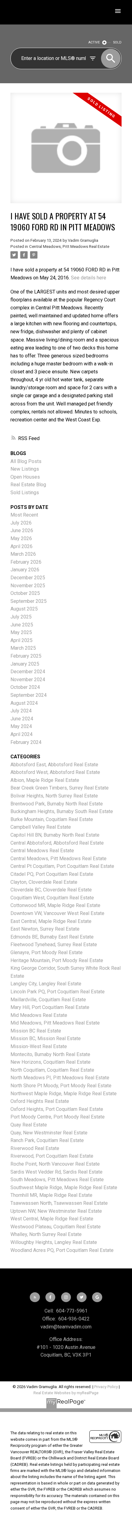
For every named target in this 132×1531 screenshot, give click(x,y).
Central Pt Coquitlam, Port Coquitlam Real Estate (62, 866)
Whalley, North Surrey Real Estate (46, 1234)
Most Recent (24, 515)
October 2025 (25, 593)
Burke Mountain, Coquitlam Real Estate (51, 819)
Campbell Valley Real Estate (40, 827)
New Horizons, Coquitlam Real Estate (50, 1062)
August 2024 (24, 703)
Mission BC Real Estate (35, 1031)
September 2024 (28, 695)
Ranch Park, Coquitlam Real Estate (47, 1140)
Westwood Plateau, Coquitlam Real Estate (55, 1227)
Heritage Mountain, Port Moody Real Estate (56, 960)
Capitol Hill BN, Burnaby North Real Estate (54, 835)
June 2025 (21, 625)
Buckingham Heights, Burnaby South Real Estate (61, 811)
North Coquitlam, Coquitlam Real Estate (52, 1070)
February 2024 (25, 742)
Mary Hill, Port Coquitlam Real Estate (49, 1007)
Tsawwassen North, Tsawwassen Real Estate (59, 1203)
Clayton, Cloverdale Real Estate (43, 882)
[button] (35, 1297)
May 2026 (21, 538)
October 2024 (25, 687)
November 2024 (27, 679)
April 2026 (21, 546)
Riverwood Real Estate (34, 1148)
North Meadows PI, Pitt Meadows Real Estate (59, 1078)
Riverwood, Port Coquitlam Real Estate (51, 1156)
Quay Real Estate (28, 1125)
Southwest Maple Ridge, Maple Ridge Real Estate (63, 1187)
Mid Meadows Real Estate (38, 1015)
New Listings (24, 469)
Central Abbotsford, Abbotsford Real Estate (57, 843)
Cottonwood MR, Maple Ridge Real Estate (55, 905)
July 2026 (21, 523)
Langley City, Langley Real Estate (45, 984)
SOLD (117, 42)
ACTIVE (94, 42)
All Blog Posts (25, 461)
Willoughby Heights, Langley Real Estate (53, 1242)
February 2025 (25, 656)
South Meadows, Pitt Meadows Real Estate (57, 1179)
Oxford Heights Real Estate (39, 1101)
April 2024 (21, 734)
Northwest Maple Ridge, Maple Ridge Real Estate (63, 1093)
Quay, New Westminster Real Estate (48, 1133)
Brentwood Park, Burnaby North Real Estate (56, 804)
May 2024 (21, 726)
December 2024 (27, 671)
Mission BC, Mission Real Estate (45, 1038)
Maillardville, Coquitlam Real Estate (48, 1000)
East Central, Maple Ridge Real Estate (50, 921)
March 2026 (23, 554)
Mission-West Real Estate (38, 1046)
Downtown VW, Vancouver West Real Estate (57, 913)
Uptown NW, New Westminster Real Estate (56, 1211)
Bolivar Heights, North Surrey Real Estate (54, 796)
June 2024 (21, 719)
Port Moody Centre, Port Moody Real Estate (57, 1117)
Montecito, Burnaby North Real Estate (50, 1054)
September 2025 (28, 601)
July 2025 (21, 617)
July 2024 (21, 711)
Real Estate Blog (28, 484)
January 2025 (24, 664)
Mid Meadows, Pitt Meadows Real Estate (55, 1023)
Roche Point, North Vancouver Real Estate (55, 1164)
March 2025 (23, 648)
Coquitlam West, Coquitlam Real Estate (52, 898)
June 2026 (21, 530)
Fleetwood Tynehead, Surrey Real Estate (53, 944)
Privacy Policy (106, 1386)
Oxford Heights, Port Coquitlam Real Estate (56, 1109)
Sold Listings (24, 492)
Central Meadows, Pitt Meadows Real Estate (69, 246)
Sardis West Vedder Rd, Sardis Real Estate (56, 1172)
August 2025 (24, 609)
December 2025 (27, 578)
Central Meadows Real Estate (42, 850)
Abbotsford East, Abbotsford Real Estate (54, 764)
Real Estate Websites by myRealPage (66, 1393)
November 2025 (27, 585)
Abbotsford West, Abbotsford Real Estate (55, 772)
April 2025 (21, 640)
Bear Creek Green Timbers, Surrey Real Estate (59, 788)
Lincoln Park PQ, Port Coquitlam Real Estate (57, 992)
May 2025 (21, 632)
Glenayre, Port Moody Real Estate (46, 952)
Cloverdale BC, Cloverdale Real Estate (51, 890)
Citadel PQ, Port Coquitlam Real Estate (51, 874)
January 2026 (24, 570)
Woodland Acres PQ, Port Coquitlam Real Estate (62, 1250)
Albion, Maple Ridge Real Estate (44, 780)
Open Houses (25, 477)
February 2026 (25, 562)
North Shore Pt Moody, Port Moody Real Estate (60, 1086)
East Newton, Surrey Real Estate (45, 929)
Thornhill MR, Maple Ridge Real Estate (51, 1195)
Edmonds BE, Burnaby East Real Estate (52, 937)
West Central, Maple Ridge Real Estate (51, 1219)
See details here (88, 278)
